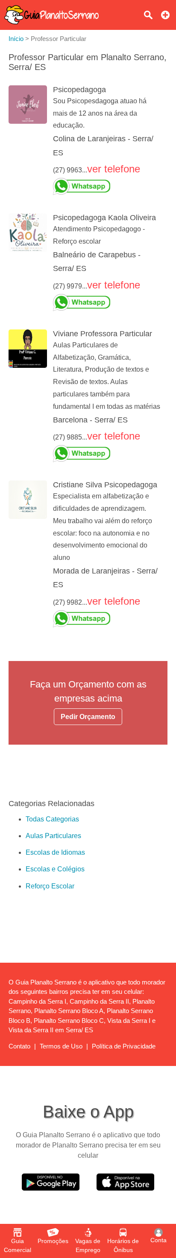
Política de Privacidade (123, 1046)
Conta (158, 1240)
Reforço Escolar (50, 886)
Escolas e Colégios (55, 869)
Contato (19, 1046)
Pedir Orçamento (88, 716)
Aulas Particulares (53, 835)
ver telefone (113, 169)
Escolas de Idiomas (55, 852)
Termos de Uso (61, 1046)
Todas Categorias (52, 819)
